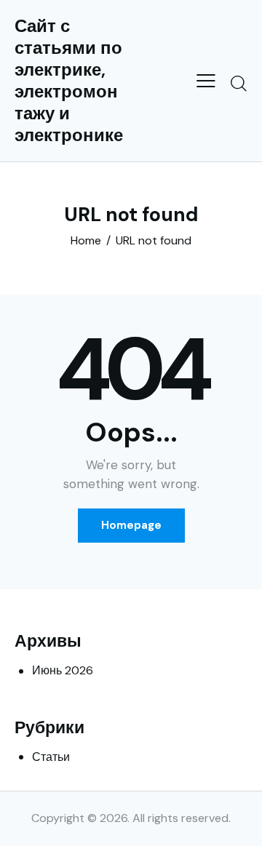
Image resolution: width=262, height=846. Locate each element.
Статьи (51, 757)
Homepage (131, 525)
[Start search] (238, 83)
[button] (205, 80)
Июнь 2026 (62, 670)
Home (86, 241)
